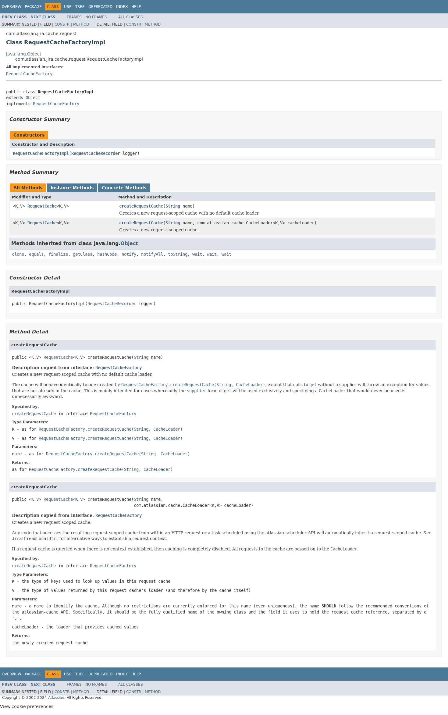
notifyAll (152, 254)
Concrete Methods (124, 187)
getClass (82, 254)
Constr (62, 24)
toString (177, 254)
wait (197, 254)
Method (81, 24)
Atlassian (56, 697)
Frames (74, 17)
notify (129, 254)
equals (36, 254)
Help (136, 7)
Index (122, 7)
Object (33, 97)
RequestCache (42, 206)
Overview (11, 7)
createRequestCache (141, 206)
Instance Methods (72, 187)
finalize (58, 254)
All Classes (130, 17)
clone (18, 254)
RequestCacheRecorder (95, 153)
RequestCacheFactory (29, 73)
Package (33, 7)
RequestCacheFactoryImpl (41, 153)
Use (68, 7)
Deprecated (100, 7)
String (172, 206)
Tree (80, 7)
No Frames (96, 17)
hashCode (107, 254)
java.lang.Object (23, 54)
